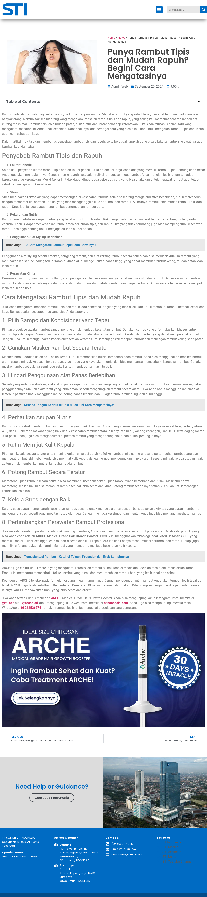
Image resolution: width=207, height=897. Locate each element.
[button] (159, 9)
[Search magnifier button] (203, 9)
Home (111, 37)
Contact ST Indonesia (52, 797)
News (121, 37)
